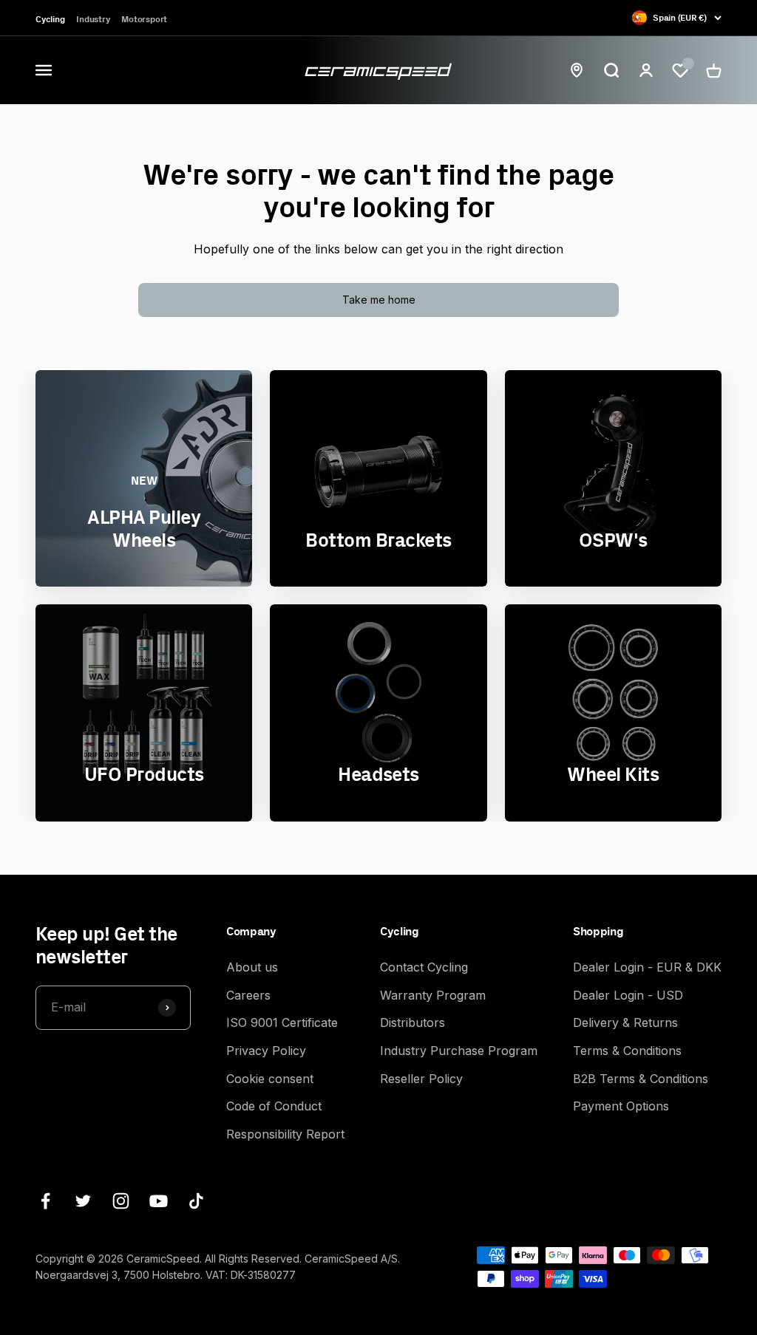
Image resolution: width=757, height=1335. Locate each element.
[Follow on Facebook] (45, 1201)
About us (252, 967)
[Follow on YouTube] (159, 1201)
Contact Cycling (424, 967)
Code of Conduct (274, 1106)
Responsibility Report (285, 1134)
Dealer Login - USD (628, 995)
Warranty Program (433, 995)
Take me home (378, 299)
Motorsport (144, 19)
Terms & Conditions (627, 1050)
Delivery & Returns (625, 1022)
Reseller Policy (421, 1078)
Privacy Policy (266, 1050)
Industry (92, 19)
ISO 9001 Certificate (282, 1022)
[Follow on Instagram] (121, 1201)
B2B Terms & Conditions (640, 1078)
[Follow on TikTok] (196, 1201)
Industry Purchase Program (458, 1050)
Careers (248, 995)
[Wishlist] (680, 71)
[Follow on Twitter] (83, 1201)
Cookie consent (269, 1078)
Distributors (412, 1022)
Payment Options (621, 1106)
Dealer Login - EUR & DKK (647, 967)
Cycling (49, 19)
